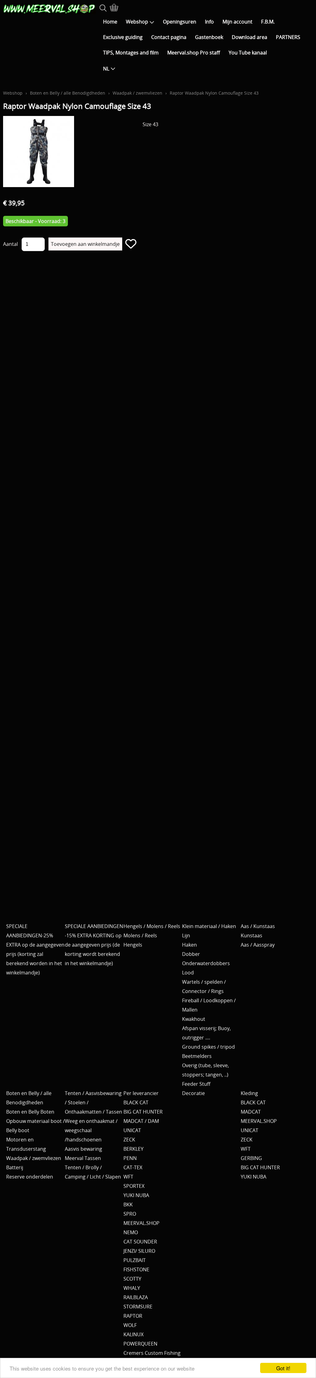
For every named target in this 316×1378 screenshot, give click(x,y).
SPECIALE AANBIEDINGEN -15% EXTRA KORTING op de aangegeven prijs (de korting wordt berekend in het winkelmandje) (94, 945)
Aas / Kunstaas (258, 926)
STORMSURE (137, 1306)
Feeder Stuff (196, 1084)
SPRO (129, 1213)
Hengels (132, 944)
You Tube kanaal (248, 52)
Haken (189, 944)
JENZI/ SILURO (139, 1250)
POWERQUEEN (140, 1343)
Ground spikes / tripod (208, 1046)
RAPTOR (132, 1315)
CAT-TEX (132, 1167)
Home (110, 21)
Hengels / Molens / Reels (151, 926)
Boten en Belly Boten (30, 1111)
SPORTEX (133, 1186)
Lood (188, 972)
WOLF (130, 1325)
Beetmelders (197, 1056)
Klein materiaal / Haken (209, 926)
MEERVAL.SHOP (141, 1223)
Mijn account (237, 21)
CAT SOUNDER (140, 1241)
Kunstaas (251, 935)
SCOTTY (132, 1278)
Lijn (186, 935)
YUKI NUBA (136, 1195)
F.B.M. (268, 21)
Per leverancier (141, 1093)
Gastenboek (209, 37)
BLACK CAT (135, 1102)
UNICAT (132, 1130)
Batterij (14, 1167)
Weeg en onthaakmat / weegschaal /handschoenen (91, 1130)
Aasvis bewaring (83, 1148)
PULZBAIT (134, 1260)
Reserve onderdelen (29, 1176)
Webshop (137, 21)
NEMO (130, 1232)
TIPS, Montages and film (131, 52)
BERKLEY (133, 1148)
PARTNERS (288, 37)
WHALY (131, 1288)
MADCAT (251, 1111)
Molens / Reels (140, 935)
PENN (130, 1158)
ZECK (129, 1139)
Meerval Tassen (83, 1158)
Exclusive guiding (123, 37)
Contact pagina (168, 37)
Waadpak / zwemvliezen (137, 93)
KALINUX (133, 1334)
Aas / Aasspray (258, 944)
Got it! (283, 1368)
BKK (128, 1204)
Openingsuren (179, 21)
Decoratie (193, 1093)
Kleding (249, 1093)
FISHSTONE (136, 1269)
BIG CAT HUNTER (143, 1111)
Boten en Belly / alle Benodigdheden (67, 93)
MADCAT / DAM (141, 1121)
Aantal (10, 244)
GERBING (251, 1158)
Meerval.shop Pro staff (193, 52)
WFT (128, 1176)
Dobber (191, 954)
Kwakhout (193, 1019)
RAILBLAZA (135, 1297)
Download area (249, 37)
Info (209, 21)
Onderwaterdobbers (206, 963)
